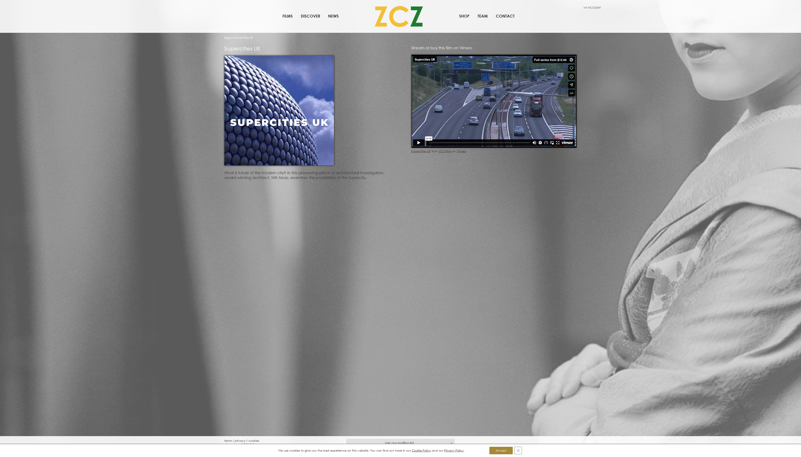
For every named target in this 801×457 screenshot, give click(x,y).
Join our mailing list (399, 443)
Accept (501, 450)
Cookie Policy (421, 450)
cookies (253, 440)
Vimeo (461, 151)
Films (287, 16)
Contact (505, 16)
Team (482, 16)
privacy (240, 440)
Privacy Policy (454, 450)
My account (592, 7)
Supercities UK (421, 151)
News (333, 16)
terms (228, 440)
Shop (464, 16)
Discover (310, 16)
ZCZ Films (445, 151)
